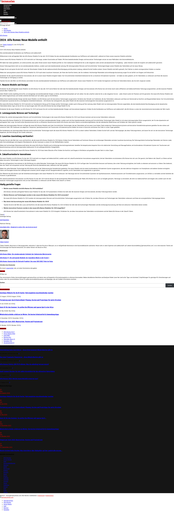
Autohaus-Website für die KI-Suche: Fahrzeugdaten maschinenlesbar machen (26, 293)
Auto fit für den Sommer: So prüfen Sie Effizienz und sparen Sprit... (23, 418)
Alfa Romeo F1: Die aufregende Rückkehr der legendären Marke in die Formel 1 (24, 258)
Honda (6, 492)
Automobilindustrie (9, 463)
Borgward (7, 469)
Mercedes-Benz (9, 339)
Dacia (5, 483)
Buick (5, 474)
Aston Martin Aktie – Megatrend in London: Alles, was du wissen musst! (18, 227)
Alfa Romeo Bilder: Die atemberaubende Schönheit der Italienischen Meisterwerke (25, 254)
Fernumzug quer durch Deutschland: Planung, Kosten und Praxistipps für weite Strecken (30, 300)
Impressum (41, 495)
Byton (5, 476)
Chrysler (6, 479)
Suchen (2, 282)
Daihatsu (6, 485)
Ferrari (6, 487)
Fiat (5, 489)
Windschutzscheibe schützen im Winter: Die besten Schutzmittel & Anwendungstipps (29, 314)
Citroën (6, 481)
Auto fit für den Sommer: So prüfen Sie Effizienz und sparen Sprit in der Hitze (26, 307)
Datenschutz (50, 495)
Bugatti (6, 472)
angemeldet (10, 268)
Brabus (6, 470)
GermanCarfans (8, 5)
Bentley (6, 12)
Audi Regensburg (4, 220)
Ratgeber (6, 14)
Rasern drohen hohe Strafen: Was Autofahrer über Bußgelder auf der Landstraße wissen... (31, 451)
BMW (5, 467)
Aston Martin (7, 8)
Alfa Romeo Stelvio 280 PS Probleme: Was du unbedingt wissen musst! (24, 364)
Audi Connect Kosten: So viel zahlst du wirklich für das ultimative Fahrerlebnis (27, 371)
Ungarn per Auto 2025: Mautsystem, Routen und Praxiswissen (21, 322)
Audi (5, 10)
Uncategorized (9, 343)
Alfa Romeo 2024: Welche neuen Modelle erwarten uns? (19, 379)
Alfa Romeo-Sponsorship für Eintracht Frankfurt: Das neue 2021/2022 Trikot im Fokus (26, 261)
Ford (5, 490)
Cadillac (6, 478)
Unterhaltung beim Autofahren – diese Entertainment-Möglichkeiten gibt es (26, 350)
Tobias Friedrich (7, 44)
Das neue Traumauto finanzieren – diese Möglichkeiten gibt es (21, 357)
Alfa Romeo (7, 7)
